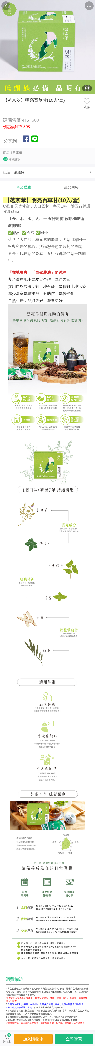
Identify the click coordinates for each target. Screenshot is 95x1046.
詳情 (60, 6)
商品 (35, 6)
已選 (6, 172)
